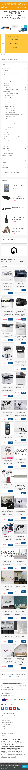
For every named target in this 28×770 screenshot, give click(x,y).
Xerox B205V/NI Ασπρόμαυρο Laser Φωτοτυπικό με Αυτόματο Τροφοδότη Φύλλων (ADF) (7, 389)
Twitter (6, 708)
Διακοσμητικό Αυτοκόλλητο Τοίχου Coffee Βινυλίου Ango (7, 636)
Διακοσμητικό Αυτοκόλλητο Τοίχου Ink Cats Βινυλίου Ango (20, 586)
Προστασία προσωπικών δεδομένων (11, 715)
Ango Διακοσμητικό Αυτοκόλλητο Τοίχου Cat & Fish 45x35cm (20, 435)
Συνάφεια (4, 266)
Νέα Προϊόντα (5, 728)
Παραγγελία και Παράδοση (8, 713)
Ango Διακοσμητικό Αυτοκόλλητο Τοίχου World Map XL (7, 486)
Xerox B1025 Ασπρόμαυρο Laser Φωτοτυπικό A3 (20, 285)
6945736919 (15, 19)
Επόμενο (16, 676)
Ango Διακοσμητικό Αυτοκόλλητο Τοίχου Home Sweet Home (7, 462)
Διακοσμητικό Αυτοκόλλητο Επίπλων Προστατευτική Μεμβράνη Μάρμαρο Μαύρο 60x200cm (7, 513)
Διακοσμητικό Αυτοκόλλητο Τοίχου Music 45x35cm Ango (7, 563)
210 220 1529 (18, 17)
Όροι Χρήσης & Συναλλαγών (8, 718)
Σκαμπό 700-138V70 (7, 359)
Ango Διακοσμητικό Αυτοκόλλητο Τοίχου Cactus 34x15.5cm (7, 437)
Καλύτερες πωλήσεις (7, 731)
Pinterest (14, 708)
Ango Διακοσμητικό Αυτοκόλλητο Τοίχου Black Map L (7, 414)
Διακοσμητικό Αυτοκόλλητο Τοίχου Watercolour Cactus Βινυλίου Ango (7, 612)
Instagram (18, 708)
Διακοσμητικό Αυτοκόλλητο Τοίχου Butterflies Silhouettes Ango (20, 512)
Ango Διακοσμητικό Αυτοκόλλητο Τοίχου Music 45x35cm (20, 461)
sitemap (4, 735)
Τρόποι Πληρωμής (6, 724)
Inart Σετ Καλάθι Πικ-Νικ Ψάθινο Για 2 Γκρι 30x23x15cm (17, 187)
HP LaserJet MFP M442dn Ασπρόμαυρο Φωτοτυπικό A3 (7, 335)
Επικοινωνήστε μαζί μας (8, 733)
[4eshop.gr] (6, 28)
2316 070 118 (7, 17)
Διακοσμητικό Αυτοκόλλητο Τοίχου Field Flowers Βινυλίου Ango (7, 587)
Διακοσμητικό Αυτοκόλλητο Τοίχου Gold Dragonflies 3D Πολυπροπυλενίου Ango (20, 612)
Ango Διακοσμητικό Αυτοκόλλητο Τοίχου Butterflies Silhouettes (20, 414)
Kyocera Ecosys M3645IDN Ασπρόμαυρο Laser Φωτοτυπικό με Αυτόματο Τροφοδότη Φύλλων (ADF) (20, 362)
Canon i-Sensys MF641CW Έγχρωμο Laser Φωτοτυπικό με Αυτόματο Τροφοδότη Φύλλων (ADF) (7, 312)
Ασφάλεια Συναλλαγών (7, 722)
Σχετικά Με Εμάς (6, 720)
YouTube (10, 708)
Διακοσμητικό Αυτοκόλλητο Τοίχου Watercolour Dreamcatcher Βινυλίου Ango (20, 661)
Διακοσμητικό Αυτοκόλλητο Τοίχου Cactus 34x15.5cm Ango (20, 563)
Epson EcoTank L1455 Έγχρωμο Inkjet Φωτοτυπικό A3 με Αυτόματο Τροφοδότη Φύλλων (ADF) (20, 312)
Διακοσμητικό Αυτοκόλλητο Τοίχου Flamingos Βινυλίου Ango (7, 660)
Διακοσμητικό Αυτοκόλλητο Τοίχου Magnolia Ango (20, 636)
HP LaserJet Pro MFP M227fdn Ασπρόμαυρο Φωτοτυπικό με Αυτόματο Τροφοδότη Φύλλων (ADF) (7, 286)
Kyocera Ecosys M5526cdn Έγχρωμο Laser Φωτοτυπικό (20, 388)
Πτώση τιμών (5, 726)
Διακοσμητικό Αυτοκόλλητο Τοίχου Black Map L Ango (20, 538)
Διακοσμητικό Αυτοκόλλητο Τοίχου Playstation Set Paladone (7, 539)
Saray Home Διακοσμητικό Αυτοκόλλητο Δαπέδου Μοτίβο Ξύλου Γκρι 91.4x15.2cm (20, 486)
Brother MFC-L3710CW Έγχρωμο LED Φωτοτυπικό (20, 338)
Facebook (2, 708)
